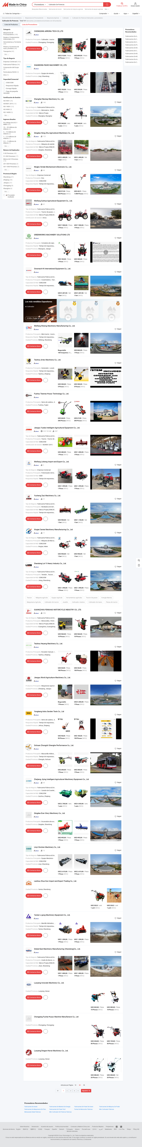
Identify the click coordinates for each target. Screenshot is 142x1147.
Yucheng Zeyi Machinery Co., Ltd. (47, 495)
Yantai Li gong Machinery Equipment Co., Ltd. (52, 915)
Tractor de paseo (92, 598)
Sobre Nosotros (24, 1126)
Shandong (8, 177)
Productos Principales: (33, 39)
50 (84, 1085)
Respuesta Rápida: (32, 184)
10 (75, 1085)
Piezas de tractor (112, 602)
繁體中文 (33, 1129)
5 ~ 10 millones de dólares (9, 133)
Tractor (29, 598)
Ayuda (116, 13)
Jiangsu (7, 183)
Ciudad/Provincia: (32, 42)
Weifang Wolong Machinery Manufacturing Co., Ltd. (54, 326)
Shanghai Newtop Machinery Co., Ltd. (49, 99)
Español (54, 1129)
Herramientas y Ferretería (12, 43)
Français (47, 1129)
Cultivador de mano (95, 602)
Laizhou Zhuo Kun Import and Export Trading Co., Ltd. (55, 881)
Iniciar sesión (135, 6)
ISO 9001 (8, 101)
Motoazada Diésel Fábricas (32, 1112)
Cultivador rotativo (78, 602)
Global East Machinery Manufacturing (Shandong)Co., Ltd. (57, 949)
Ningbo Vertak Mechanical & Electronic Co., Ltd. (53, 167)
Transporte (8, 51)
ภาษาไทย (121, 1129)
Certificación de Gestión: (34, 218)
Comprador (103, 13)
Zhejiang (7, 180)
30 (80, 1085)
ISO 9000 (7, 109)
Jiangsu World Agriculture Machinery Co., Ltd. (52, 677)
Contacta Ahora (35, 49)
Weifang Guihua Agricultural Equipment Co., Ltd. (53, 201)
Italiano (77, 1129)
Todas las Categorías (12, 13)
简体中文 (25, 1129)
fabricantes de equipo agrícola (94, 9)
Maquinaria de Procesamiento (10, 33)
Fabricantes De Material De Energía (59, 1106)
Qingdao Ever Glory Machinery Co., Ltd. (49, 813)
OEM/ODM (9, 82)
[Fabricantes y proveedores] (14, 4)
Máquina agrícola (42, 598)
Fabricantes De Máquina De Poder (109, 1106)
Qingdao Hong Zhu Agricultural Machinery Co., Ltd (54, 133)
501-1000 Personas (11, 167)
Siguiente (85, 1090)
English (18, 1129)
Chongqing (8, 185)
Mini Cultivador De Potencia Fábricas (60, 1112)
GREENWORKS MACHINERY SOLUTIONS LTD (52, 234)
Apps (125, 13)
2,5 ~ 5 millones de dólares (9, 142)
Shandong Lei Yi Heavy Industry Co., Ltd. (50, 563)
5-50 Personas (10, 153)
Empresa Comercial (12, 62)
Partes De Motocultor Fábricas (83, 1109)
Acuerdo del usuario (47, 1126)
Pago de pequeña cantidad (10, 92)
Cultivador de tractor (52, 602)
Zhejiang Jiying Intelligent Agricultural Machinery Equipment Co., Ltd (61, 779)
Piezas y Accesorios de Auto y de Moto (11, 47)
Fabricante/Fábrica (11, 64)
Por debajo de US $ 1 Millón (10, 123)
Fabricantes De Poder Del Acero (83, 1106)
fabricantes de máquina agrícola (73, 9)
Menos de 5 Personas (10, 160)
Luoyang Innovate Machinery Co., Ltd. (49, 983)
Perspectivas (109, 1126)
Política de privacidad (61, 1126)
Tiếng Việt (136, 1129)
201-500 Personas (10, 164)
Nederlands (108, 1129)
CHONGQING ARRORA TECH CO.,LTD (48, 31)
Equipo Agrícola (57, 598)
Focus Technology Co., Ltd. (67, 1135)
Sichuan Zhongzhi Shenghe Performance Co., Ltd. (54, 745)
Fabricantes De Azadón (133, 36)
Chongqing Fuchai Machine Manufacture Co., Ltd (56, 1017)
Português (69, 1129)
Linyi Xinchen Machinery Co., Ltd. (47, 847)
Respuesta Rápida (12, 85)
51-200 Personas (10, 156)
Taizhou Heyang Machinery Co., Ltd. (48, 643)
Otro (6, 75)
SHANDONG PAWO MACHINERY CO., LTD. (50, 65)
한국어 (95, 1129)
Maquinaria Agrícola (34, 602)
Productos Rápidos (98, 1126)
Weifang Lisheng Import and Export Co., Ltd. (51, 461)
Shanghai (7, 188)
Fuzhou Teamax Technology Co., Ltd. (51, 393)
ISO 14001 (8, 106)
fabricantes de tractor (55, 9)
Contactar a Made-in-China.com (80, 1126)
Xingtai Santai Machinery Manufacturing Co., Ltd (53, 529)
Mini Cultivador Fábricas (106, 1109)
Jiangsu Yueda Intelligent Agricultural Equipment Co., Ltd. (57, 427)
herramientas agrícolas (74, 598)
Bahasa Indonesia (72, 1131)
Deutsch (61, 1129)
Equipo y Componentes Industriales (11, 38)
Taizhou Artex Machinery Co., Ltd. (47, 360)
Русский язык (86, 1129)
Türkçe (129, 1129)
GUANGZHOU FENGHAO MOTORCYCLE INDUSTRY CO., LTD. (57, 609)
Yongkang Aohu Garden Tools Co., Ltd (49, 711)
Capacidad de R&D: (32, 113)
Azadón (65, 602)
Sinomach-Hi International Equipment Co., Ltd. (52, 268)
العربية (101, 1129)
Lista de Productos (11, 24)
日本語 (40, 1129)
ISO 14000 (8, 112)
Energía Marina (106, 598)
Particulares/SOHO (11, 72)
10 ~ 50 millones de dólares (10, 128)
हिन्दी (115, 1129)
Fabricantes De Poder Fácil (57, 1109)
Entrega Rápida (11, 88)
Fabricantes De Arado (132, 59)
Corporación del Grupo (11, 68)
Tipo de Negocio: (31, 107)
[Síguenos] (117, 1126)
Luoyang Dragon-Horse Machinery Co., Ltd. (51, 1050)
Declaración (35, 1126)
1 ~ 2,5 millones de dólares (9, 137)
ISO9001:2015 (9, 104)
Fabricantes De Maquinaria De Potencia (35, 1109)
